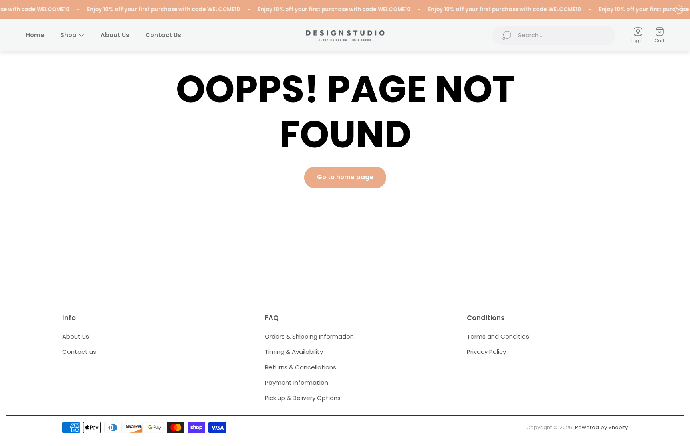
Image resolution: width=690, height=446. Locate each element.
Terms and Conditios (498, 336)
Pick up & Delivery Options (303, 398)
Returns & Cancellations (300, 367)
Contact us (79, 351)
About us (75, 336)
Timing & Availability (294, 351)
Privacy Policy (486, 351)
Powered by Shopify (601, 427)
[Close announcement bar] (679, 9)
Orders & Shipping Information (309, 336)
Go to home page (345, 177)
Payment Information (296, 382)
